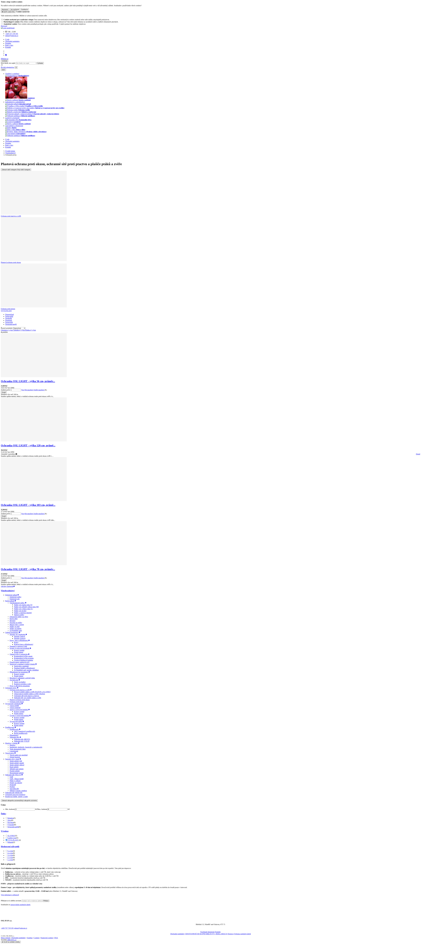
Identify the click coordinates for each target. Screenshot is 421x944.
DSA (56, 938)
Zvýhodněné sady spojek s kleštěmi (26, 670)
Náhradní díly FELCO (13, 775)
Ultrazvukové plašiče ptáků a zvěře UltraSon (29, 694)
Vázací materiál (15, 708)
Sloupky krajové (19, 638)
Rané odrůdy (14, 767)
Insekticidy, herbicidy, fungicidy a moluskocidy (26, 747)
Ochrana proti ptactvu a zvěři (20, 690)
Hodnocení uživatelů (10, 846)
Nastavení (5, 9)
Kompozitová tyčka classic (23, 656)
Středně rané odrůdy (17, 769)
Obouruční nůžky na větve (19, 617)
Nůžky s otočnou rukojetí (23, 613)
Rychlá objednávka (7, 67)
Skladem (10, 818)
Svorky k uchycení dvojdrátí (20, 648)
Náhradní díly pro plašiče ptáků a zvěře (27, 698)
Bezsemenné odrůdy (17, 773)
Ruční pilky (14, 619)
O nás (7, 39)
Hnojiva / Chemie (11, 743)
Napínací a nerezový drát (18, 646)
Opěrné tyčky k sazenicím (19, 654)
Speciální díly (14, 789)
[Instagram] (6, 55)
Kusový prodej (19, 650)
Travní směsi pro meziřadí (19, 755)
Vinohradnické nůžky (17, 603)
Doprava (230, 934)
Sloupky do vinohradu (18, 634)
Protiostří (13, 785)
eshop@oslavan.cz (20, 928)
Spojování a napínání (21, 666)
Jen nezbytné (14, 9)
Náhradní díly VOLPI (21, 741)
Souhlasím (24, 9)
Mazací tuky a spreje (17, 625)
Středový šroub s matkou (18, 791)
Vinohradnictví (7, 591)
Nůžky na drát (15, 627)
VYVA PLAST (6, 311)
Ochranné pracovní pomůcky (15, 795)
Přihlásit (45, 901)
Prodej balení (18, 652)
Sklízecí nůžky (19, 615)
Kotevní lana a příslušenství (23, 644)
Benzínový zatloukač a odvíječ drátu (22, 678)
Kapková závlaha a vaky (22, 684)
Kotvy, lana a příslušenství (19, 640)
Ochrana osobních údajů (242, 934)
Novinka (10, 822)
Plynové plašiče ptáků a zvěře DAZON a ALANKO (32, 692)
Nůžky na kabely (15, 628)
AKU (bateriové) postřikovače (24, 731)
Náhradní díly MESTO (22, 739)
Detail (418, 454)
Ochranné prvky (11, 688)
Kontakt (8, 47)
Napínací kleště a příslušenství (24, 668)
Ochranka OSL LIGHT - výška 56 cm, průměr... (28, 381)
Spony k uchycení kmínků (19, 710)
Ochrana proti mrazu (17, 702)
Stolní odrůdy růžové (17, 765)
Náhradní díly (15, 737)
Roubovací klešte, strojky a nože (16, 797)
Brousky (13, 621)
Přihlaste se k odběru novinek (11, 901)
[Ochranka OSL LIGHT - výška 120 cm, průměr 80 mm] (34, 441)
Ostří (11, 777)
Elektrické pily (15, 599)
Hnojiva (12, 745)
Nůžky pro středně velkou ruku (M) (26, 607)
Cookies (36, 938)
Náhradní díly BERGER (13, 793)
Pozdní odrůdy (15, 771)
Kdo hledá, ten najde (8, 63)
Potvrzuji (4, 26)
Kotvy (16, 642)
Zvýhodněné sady (16, 630)
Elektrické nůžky (15, 597)
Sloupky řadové (19, 636)
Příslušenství (14, 735)
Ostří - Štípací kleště (17, 779)
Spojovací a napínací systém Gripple (22, 664)
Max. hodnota (42, 809)
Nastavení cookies (47, 938)
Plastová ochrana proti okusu (20, 700)
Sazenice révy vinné (12, 759)
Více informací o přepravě (10, 895)
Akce (9, 820)
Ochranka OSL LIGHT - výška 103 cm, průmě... (28, 505)
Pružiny (12, 787)
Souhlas (29, 938)
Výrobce (4, 831)
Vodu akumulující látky (18, 749)
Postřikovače (10, 727)
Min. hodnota (10, 809)
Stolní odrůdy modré (17, 763)
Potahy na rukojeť (16, 783)
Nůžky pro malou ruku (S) (23, 605)
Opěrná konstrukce (12, 632)
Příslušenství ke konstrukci (19, 672)
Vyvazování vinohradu (13, 704)
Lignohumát (14, 751)
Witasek (10, 842)
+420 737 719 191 (7, 928)
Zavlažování (14, 680)
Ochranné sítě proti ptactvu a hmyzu (26, 696)
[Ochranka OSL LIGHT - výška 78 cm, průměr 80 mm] (34, 564)
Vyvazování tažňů (16, 721)
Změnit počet (5, 390)
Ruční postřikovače (20, 733)
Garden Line (11, 838)
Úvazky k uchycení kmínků (19, 715)
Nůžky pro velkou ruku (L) (23, 609)
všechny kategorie (7, 586)
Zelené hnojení (15, 757)
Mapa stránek (5, 938)
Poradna (8, 43)
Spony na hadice (20, 682)
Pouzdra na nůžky (16, 623)
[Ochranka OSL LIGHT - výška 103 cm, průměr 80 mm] (34, 500)
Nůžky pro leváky (20, 611)
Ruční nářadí (10, 601)
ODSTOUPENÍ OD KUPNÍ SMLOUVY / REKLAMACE (206, 934)
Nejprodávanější (13, 827)
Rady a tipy (9, 45)
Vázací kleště (14, 706)
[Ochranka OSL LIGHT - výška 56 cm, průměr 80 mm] (34, 376)
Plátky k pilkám (15, 781)
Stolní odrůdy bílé (16, 761)
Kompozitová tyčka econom (24, 658)
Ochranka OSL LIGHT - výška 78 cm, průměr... (28, 569)
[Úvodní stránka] (7, 28)
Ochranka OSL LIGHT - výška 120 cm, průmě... (28, 445)
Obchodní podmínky (12, 41)
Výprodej (10, 825)
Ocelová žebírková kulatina (23, 660)
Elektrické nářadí (11, 595)
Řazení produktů (7, 328)
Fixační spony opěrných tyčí (19, 662)
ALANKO (11, 836)
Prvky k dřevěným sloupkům (20, 686)
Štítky (3, 814)
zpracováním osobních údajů (20, 905)
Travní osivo (9, 753)
